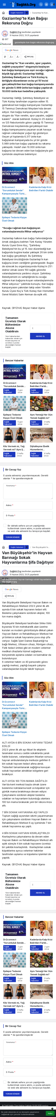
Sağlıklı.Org (15, 32)
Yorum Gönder (12, 537)
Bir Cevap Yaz (13, 469)
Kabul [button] (50, 1113)
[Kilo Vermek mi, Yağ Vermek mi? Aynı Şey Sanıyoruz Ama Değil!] (14, 442)
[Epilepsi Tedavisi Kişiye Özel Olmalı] (14, 209)
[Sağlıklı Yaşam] (23, 4)
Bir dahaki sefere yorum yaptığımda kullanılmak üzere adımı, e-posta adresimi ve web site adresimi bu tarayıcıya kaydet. (29, 528)
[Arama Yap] (41, 4)
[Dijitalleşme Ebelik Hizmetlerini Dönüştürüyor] (41, 442)
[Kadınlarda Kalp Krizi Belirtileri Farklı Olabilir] (41, 181)
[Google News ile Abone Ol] (11, 50)
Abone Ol (40, 336)
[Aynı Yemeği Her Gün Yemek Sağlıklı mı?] (41, 410)
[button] (46, 4)
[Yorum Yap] (5, 56)
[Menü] (4, 4)
